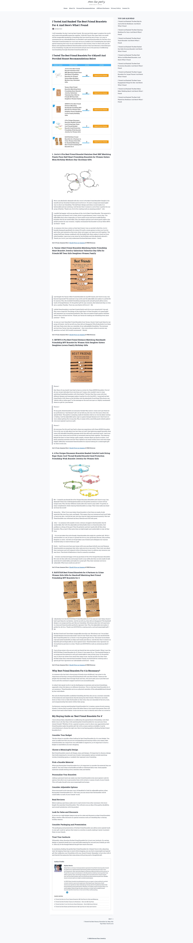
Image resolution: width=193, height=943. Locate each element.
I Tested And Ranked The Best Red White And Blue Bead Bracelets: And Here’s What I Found (129, 57)
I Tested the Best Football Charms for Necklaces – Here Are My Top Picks (74, 901)
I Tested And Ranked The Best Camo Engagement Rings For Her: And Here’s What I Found (130, 83)
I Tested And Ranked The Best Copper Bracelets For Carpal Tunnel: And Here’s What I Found (130, 74)
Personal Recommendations (85, 8)
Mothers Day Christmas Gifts (79, 159)
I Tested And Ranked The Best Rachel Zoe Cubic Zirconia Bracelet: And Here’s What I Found (130, 49)
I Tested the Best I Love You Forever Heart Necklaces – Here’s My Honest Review (76, 904)
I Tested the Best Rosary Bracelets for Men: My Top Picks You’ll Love (98, 921)
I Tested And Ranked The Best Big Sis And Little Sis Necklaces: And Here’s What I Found (130, 24)
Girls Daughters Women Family (82, 253)
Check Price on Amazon (100, 75)
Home (65, 8)
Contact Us (125, 8)
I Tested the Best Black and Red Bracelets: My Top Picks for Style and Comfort (75, 906)
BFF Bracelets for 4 (71, 578)
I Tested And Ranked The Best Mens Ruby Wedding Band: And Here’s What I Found (130, 91)
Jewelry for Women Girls (87, 458)
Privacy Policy (116, 8)
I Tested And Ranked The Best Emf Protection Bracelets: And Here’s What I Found (130, 66)
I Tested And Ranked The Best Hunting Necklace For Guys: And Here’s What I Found (130, 32)
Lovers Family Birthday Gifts (75, 345)
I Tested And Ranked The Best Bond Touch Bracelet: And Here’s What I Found (129, 40)
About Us (72, 8)
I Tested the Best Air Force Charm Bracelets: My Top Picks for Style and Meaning (76, 899)
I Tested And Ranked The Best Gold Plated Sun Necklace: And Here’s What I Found (130, 99)
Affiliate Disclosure (102, 8)
